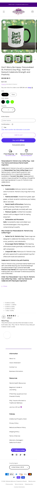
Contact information (19, 487)
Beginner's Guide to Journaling (15, 388)
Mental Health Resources (17, 383)
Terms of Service (14, 436)
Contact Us (13, 367)
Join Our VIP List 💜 (15, 407)
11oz (5, 94)
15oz (13, 94)
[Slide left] (2, 59)
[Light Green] (12, 102)
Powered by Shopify (21, 481)
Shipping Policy (14, 431)
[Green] (7, 102)
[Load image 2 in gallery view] (18, 59)
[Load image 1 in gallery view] (9, 59)
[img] (11, 315)
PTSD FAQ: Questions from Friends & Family (18, 395)
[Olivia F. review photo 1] (7, 335)
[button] (4, 12)
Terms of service (19, 484)
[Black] (3, 102)
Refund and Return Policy (17, 427)
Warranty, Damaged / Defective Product (16, 441)
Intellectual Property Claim (18, 419)
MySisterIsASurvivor (11, 481)
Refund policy (31, 481)
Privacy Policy (13, 423)
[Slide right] (35, 59)
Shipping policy (29, 484)
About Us (12, 358)
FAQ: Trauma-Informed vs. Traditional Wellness (17, 402)
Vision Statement (15, 362)
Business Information (16, 371)
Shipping (3, 84)
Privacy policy (9, 484)
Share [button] (5, 286)
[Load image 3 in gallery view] (28, 59)
